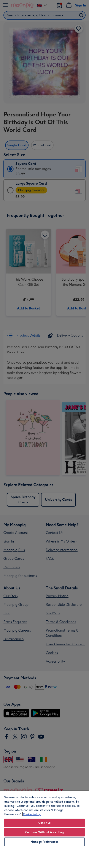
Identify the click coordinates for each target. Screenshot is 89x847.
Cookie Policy (32, 814)
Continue (44, 822)
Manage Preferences (44, 841)
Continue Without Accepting (44, 832)
